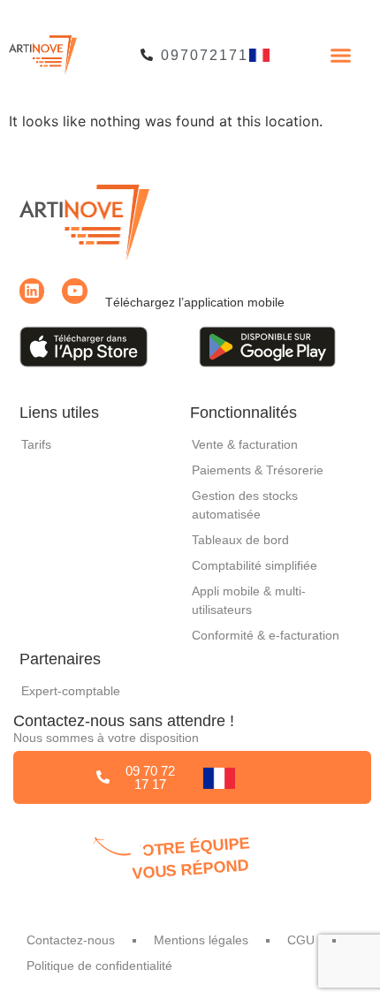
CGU (301, 940)
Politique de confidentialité (99, 965)
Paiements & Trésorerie (257, 470)
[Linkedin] (32, 291)
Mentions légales (201, 940)
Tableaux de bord (240, 540)
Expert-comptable (70, 691)
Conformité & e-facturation (265, 635)
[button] (341, 55)
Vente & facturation (245, 444)
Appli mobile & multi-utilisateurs (249, 600)
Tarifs (36, 444)
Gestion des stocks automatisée (245, 505)
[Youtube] (74, 291)
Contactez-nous (71, 940)
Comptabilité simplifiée (254, 565)
